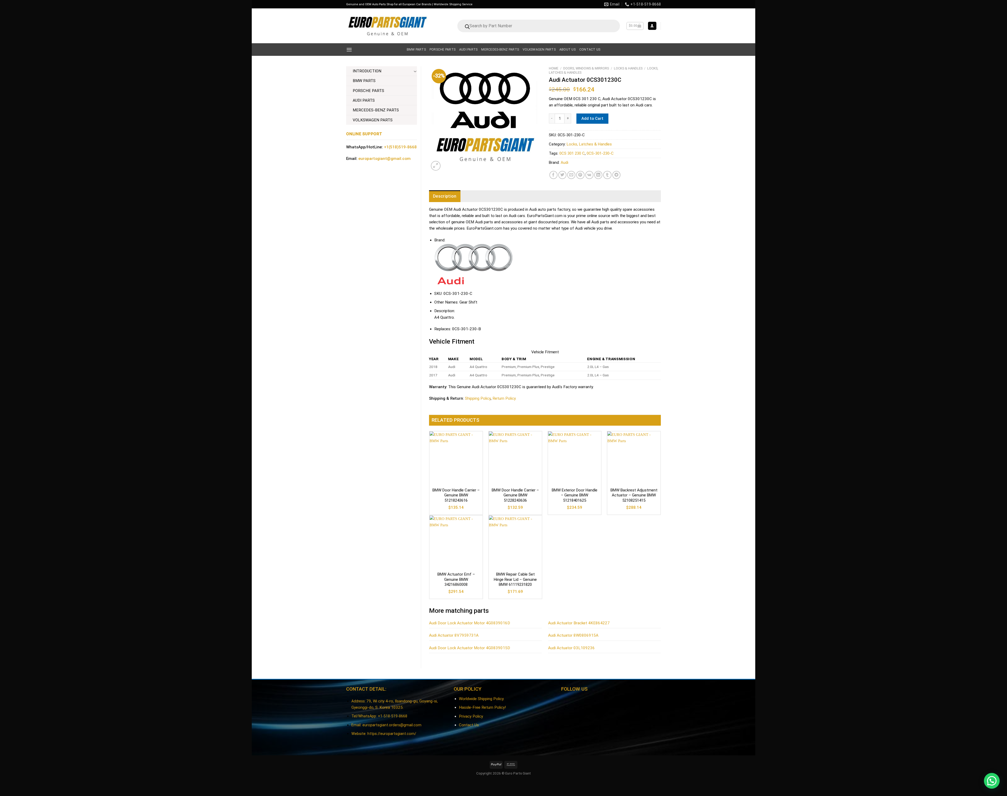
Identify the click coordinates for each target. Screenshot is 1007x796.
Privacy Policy (471, 716)
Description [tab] (445, 196)
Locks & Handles (628, 68)
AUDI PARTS (364, 100)
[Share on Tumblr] (607, 175)
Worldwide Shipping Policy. (481, 698)
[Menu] (349, 49)
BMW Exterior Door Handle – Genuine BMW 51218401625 (574, 495)
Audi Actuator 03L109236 (571, 648)
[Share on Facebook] (553, 175)
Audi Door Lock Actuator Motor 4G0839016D (469, 623)
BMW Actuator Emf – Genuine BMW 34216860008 (456, 579)
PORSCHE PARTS (368, 90)
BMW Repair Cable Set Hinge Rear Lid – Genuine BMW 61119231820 (515, 579)
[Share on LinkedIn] (598, 175)
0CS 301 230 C (572, 153)
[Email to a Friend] (571, 175)
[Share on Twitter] (562, 175)
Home (553, 68)
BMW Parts (416, 49)
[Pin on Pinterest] (580, 175)
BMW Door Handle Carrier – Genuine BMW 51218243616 (456, 495)
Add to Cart (592, 118)
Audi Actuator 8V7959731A (454, 635)
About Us (567, 49)
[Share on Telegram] (616, 175)
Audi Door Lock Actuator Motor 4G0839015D (469, 648)
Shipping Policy (478, 398)
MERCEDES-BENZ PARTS (376, 110)
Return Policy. (504, 398)
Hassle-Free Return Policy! (482, 707)
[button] (992, 781)
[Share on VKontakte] (589, 175)
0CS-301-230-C (600, 153)
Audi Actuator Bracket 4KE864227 (579, 623)
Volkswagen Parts (539, 49)
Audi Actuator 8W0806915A (573, 635)
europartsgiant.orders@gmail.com (391, 725)
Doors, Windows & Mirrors (586, 68)
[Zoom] (436, 166)
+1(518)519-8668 (400, 147)
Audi (564, 162)
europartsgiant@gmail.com (384, 158)
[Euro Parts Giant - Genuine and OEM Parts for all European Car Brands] (387, 26)
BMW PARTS (364, 80)
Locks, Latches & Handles (589, 144)
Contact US (589, 49)
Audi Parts (468, 49)
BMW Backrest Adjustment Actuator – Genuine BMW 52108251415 (633, 495)
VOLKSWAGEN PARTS (373, 120)
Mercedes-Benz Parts (500, 49)
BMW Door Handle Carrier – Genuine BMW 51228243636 (515, 495)
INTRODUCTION (367, 71)
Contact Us (469, 725)
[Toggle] (415, 71)
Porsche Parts (443, 49)
